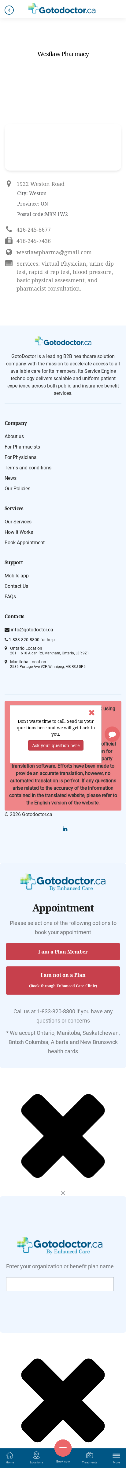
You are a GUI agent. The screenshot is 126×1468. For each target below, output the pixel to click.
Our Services (18, 522)
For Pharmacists (22, 447)
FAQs (10, 596)
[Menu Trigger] (116, 1455)
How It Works (19, 532)
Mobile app (17, 576)
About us (14, 436)
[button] (112, 734)
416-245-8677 (34, 229)
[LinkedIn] (65, 828)
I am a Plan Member (63, 951)
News (11, 478)
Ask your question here (56, 745)
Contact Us (16, 586)
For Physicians (20, 457)
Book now (63, 1461)
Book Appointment (25, 542)
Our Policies (17, 488)
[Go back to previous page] (9, 10)
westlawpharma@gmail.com (54, 252)
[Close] (63, 1193)
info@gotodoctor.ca (31, 630)
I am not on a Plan (63, 980)
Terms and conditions (28, 468)
